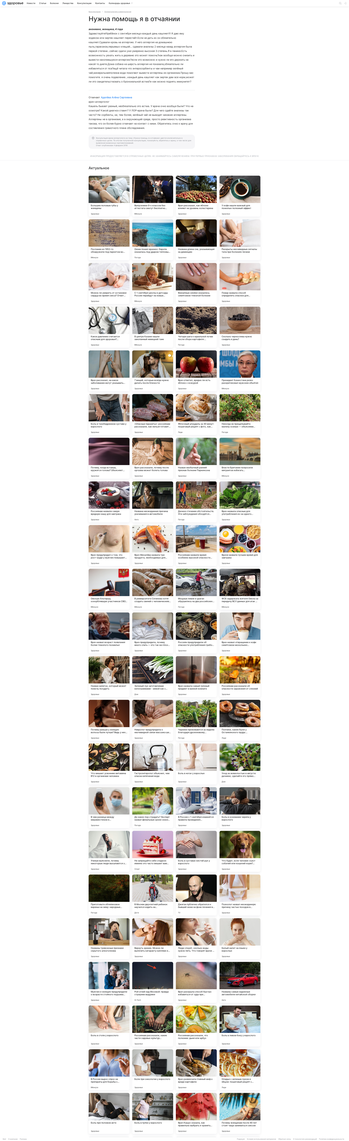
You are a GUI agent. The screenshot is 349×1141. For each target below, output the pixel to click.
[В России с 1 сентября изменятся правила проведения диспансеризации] (196, 807)
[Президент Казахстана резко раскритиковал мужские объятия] (239, 370)
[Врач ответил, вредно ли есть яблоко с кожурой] (196, 370)
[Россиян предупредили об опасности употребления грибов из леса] (196, 632)
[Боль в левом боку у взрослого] (239, 1026)
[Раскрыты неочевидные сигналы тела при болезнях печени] (239, 239)
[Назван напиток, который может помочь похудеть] (109, 676)
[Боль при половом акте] (109, 1113)
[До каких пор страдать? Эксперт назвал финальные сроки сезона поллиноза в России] (152, 807)
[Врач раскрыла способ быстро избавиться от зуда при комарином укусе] (196, 982)
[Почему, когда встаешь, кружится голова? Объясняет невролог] (109, 458)
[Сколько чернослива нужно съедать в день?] (239, 327)
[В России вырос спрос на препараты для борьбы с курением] (109, 1069)
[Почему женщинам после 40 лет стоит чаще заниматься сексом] (239, 1113)
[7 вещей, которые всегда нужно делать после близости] (152, 370)
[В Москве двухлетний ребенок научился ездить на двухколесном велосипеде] (152, 895)
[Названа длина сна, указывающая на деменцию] (196, 239)
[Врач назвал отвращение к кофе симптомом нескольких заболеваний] (239, 632)
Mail (4, 1139)
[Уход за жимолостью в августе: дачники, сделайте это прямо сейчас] (239, 764)
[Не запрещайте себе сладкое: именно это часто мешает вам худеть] (152, 851)
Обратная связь (284, 1139)
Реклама (23, 1139)
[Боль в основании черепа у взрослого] (239, 807)
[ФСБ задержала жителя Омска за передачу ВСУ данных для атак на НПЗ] (239, 589)
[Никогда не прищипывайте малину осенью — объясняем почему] (239, 414)
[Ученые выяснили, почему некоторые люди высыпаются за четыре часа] (109, 851)
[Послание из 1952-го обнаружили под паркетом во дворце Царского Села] (109, 239)
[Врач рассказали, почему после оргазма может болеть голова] (152, 458)
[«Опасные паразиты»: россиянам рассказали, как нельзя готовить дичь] (152, 414)
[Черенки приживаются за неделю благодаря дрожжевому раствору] (196, 720)
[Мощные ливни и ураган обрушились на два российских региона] (196, 589)
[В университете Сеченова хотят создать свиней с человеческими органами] (152, 589)
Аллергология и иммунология (117, 12)
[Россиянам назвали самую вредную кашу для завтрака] (109, 501)
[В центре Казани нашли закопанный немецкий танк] (152, 327)
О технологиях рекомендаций (305, 1139)
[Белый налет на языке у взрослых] (239, 938)
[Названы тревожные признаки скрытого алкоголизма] (109, 938)
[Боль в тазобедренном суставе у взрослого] (109, 414)
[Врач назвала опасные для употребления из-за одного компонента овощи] (239, 501)
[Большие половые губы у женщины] (109, 196)
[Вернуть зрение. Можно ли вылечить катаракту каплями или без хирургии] (152, 938)
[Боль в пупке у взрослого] (152, 1113)
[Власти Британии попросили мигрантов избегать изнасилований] (239, 458)
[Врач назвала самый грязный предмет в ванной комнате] (196, 676)
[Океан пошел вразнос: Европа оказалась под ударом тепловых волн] (152, 239)
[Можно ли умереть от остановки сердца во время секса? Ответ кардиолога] (109, 283)
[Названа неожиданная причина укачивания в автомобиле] (152, 501)
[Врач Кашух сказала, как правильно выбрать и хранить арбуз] (196, 1113)
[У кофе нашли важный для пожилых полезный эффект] (239, 196)
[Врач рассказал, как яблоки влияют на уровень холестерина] (196, 196)
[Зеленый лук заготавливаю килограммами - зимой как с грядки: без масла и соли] (152, 676)
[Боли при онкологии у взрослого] (152, 1069)
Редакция (241, 1139)
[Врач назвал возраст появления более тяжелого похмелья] (109, 632)
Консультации (95, 12)
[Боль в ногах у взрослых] (196, 764)
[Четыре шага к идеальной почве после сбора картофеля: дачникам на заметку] (196, 327)
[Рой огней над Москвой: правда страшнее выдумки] (152, 982)
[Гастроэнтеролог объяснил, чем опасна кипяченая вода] (152, 764)
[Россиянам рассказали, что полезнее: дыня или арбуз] (196, 1026)
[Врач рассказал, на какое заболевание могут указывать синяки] (109, 370)
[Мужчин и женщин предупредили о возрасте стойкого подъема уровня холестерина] (109, 982)
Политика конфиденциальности (331, 1139)
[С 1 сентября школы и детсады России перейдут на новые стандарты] (152, 283)
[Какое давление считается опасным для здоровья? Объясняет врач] (109, 327)
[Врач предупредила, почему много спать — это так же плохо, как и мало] (152, 632)
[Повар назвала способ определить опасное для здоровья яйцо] (239, 283)
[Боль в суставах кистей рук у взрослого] (196, 851)
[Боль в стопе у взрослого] (109, 1026)
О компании (13, 1139)
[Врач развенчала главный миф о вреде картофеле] (196, 1069)
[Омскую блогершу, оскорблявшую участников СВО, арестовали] (109, 589)
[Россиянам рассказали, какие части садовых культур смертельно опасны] (152, 1026)
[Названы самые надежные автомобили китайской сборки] (239, 982)
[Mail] (4, 3)
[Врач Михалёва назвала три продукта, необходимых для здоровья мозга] (152, 545)
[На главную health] (14, 3)
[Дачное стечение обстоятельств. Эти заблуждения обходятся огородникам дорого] (196, 501)
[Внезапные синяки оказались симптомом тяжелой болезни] (196, 283)
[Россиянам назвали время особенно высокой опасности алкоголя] (196, 545)
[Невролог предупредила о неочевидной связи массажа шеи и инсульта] (152, 720)
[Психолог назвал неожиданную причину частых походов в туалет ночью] (239, 895)
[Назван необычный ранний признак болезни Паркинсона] (196, 458)
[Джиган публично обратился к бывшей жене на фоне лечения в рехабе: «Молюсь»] (196, 895)
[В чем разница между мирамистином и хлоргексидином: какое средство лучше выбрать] (109, 807)
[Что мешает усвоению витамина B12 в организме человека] (109, 764)
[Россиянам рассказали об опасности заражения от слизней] (239, 676)
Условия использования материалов (261, 1139)
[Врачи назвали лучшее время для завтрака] (239, 545)
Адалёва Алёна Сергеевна (116, 97)
